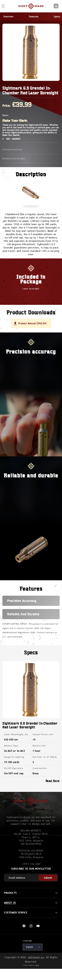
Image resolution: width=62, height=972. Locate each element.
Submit (48, 877)
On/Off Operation (13, 768)
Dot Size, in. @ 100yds (45, 757)
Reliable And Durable (13, 158)
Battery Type (11, 745)
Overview (8, 16)
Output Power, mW (43, 734)
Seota (37, 965)
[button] (56, 6)
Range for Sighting (14, 757)
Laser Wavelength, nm (16, 734)
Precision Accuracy (12, 149)
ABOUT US (10, 902)
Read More (53, 780)
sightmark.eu (36, 957)
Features (33, 16)
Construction (40, 768)
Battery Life (39, 745)
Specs (57, 16)
